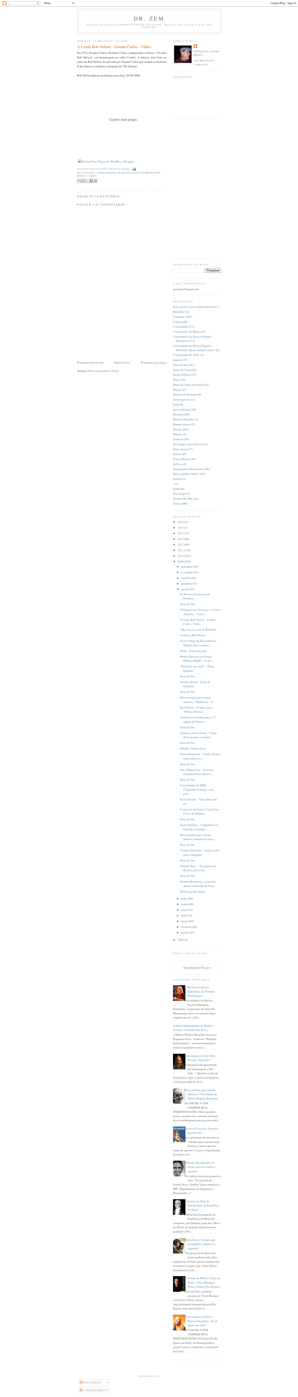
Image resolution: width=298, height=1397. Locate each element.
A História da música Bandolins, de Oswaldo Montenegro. (199, 991)
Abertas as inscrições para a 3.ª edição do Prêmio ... (198, 719)
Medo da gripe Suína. (192, 891)
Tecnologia (179, 494)
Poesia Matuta (181, 459)
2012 (181, 544)
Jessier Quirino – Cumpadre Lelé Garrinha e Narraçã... (199, 827)
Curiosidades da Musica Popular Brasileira (128, 173)
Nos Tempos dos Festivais (188, 444)
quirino (177, 479)
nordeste (178, 439)
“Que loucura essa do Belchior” (198, 629)
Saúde (176, 489)
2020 (181, 522)
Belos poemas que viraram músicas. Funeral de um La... (198, 837)
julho (184, 898)
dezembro (187, 566)
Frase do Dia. (187, 604)
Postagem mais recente (90, 362)
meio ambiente (181, 409)
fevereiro (186, 927)
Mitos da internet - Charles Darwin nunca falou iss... (200, 756)
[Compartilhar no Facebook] (91, 181)
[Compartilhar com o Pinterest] (95, 181)
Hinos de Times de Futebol (189, 385)
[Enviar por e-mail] (79, 181)
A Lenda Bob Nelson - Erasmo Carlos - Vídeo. (114, 46)
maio (184, 910)
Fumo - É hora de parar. (193, 651)
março (185, 921)
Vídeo (93, 176)
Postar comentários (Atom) (102, 371)
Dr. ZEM (149, 18)
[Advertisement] (109, 329)
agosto (185, 589)
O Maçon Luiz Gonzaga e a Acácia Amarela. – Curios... (200, 612)
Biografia (178, 312)
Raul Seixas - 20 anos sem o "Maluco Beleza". (196, 709)
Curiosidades (180, 326)
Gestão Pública (182, 375)
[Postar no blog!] (83, 181)
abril (184, 915)
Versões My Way (183, 499)
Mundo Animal (182, 424)
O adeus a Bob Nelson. (193, 635)
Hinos (176, 380)
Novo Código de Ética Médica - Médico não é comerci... (199, 643)
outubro (186, 578)
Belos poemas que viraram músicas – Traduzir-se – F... (197, 699)
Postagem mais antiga (153, 362)
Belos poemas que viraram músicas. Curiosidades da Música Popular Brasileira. (201, 1094)
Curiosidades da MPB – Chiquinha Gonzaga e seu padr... (197, 789)
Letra (176, 404)
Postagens (91, 1382)
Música (82, 176)
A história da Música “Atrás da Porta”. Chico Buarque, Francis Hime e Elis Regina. (202, 1282)
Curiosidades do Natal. (186, 355)
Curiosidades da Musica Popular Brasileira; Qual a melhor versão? (194, 348)
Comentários (94, 1390)
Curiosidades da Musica (187, 331)
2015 (181, 527)
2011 (181, 550)
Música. (177, 434)
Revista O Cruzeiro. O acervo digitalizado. (201, 1130)
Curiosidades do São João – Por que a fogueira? (200, 1058)
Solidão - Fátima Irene (193, 748)
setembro (186, 583)
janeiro (185, 932)
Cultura (177, 322)
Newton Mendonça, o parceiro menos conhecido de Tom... (198, 883)
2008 (181, 940)
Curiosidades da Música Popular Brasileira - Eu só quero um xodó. (201, 1321)
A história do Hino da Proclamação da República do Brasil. (201, 1205)
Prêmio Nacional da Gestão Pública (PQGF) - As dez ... (197, 659)
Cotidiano (179, 317)
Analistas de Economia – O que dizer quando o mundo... (198, 735)
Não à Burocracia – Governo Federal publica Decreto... (196, 772)
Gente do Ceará (182, 370)
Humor (177, 390)
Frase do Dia (180, 365)
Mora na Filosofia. (183, 419)
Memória (178, 414)
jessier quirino (181, 399)
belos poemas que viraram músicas (193, 307)
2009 (181, 561)
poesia (177, 454)
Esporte (177, 360)
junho (185, 904)
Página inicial (122, 362)
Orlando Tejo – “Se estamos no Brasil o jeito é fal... (198, 868)
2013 (181, 539)
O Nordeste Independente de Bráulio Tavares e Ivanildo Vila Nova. (191, 1028)
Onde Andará (180, 449)
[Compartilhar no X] (87, 181)
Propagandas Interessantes (188, 469)
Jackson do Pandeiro (185, 394)
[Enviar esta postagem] (133, 169)
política (177, 464)
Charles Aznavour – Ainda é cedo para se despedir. (199, 852)
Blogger (205, 967)
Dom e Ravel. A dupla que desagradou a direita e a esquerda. (199, 1244)
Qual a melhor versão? (186, 474)
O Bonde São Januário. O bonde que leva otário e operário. (199, 1167)
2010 (181, 556)
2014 (181, 533)
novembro (187, 572)
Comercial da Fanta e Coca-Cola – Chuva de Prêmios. (200, 811)
